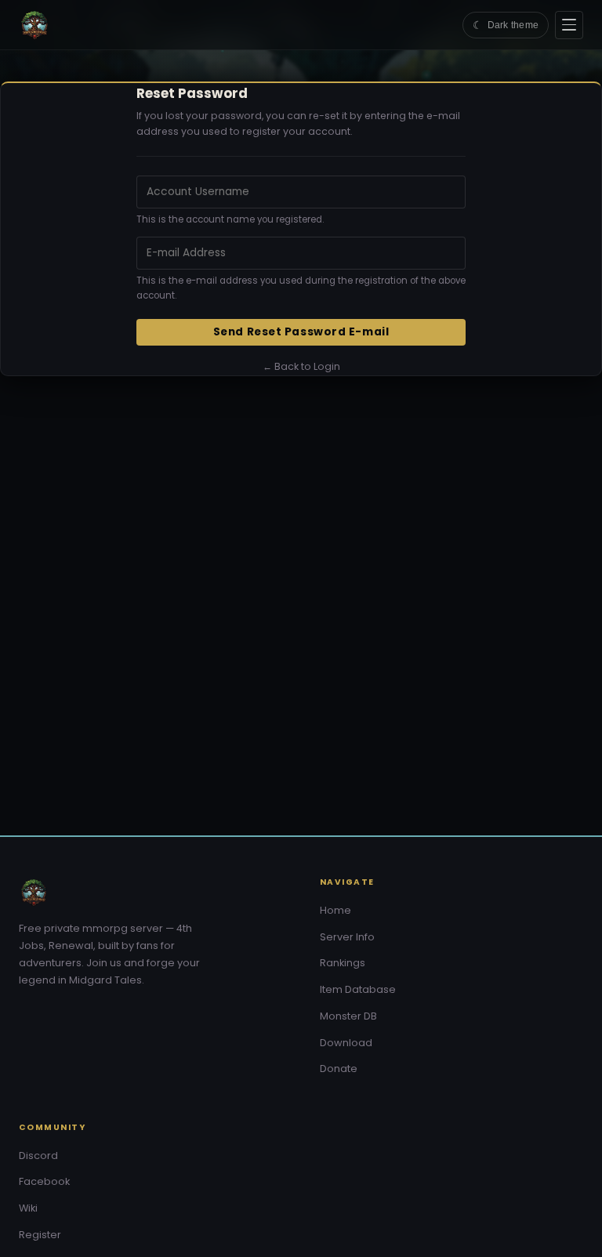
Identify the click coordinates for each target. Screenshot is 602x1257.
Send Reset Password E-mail (301, 331)
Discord (38, 1155)
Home (335, 910)
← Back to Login (301, 366)
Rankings (342, 962)
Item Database (358, 989)
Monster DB (348, 1016)
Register (40, 1234)
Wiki (28, 1208)
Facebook (44, 1181)
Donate (338, 1068)
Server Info (347, 937)
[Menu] (569, 25)
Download (346, 1042)
